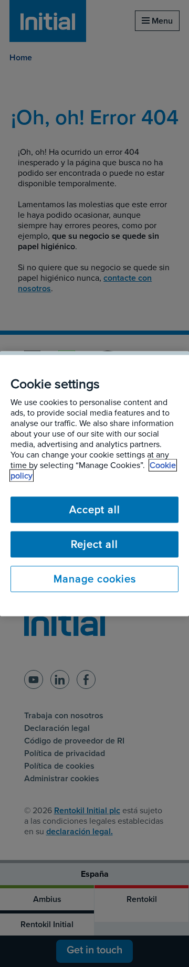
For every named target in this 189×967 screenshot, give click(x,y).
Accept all (94, 509)
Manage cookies (95, 578)
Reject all (94, 544)
